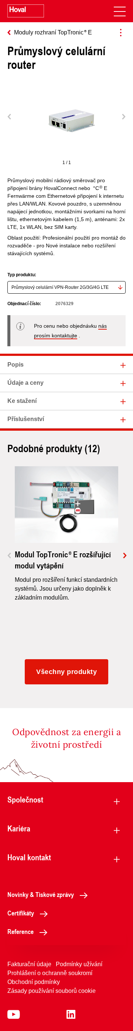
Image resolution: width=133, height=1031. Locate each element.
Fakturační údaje (29, 964)
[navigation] (119, 11)
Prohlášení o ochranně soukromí (49, 973)
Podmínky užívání (79, 964)
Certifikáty (20, 913)
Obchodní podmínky (33, 982)
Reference (20, 931)
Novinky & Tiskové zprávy (40, 894)
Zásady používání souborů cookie (51, 991)
